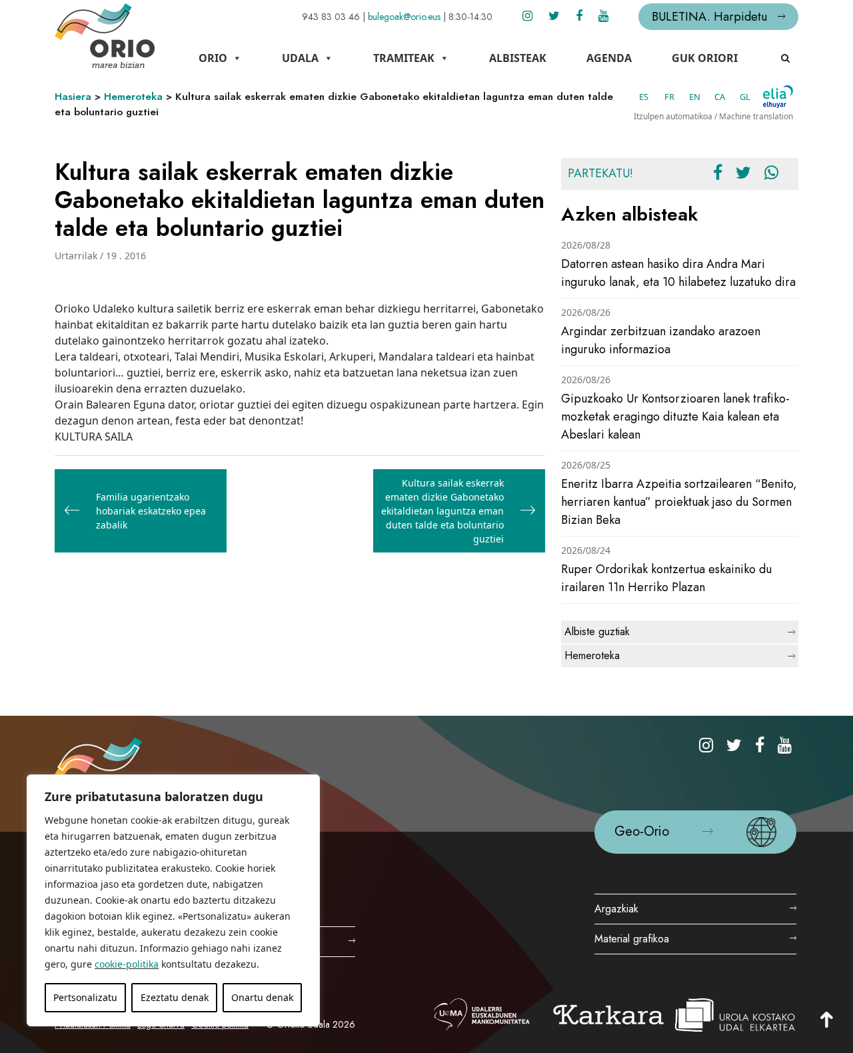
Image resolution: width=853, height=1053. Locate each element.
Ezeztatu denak (175, 997)
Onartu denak (262, 997)
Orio (213, 58)
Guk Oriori (705, 58)
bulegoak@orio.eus (404, 16)
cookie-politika (127, 964)
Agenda (609, 58)
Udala (300, 58)
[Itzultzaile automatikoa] (778, 96)
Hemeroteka (133, 96)
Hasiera (73, 96)
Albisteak (517, 58)
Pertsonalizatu (85, 997)
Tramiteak (403, 58)
